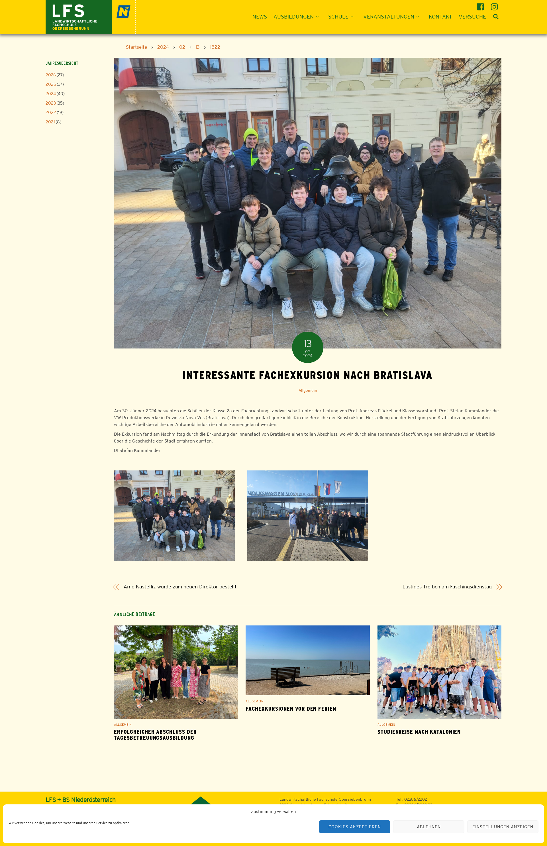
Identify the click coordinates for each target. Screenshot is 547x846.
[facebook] (481, 4)
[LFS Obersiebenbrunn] (91, 16)
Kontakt (440, 16)
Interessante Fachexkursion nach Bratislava (308, 375)
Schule (338, 16)
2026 (51, 74)
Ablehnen (429, 826)
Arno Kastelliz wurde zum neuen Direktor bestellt (180, 587)
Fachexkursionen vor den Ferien (291, 709)
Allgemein (308, 390)
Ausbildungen (294, 16)
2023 (51, 103)
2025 (51, 84)
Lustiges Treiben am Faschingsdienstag (447, 587)
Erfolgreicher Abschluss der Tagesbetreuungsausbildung (155, 735)
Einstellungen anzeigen (502, 826)
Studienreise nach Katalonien (419, 732)
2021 (50, 121)
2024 (51, 93)
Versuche (472, 16)
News (259, 16)
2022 (51, 112)
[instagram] (495, 4)
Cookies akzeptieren (354, 826)
